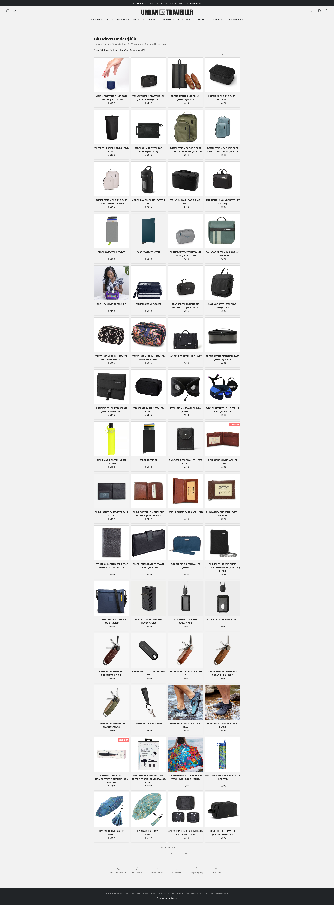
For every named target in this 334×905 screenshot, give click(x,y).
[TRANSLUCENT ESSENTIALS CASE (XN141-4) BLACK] (222, 335)
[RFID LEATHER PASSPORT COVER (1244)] (111, 491)
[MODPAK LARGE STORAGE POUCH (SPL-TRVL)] (148, 127)
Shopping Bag (196, 872)
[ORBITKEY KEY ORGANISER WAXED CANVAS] (111, 702)
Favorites (176, 872)
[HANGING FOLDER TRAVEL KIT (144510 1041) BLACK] (111, 387)
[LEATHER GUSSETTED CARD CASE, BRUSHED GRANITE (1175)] (111, 543)
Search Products (118, 872)
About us (209, 893)
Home (97, 44)
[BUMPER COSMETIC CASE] (148, 283)
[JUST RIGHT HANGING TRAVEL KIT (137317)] (222, 179)
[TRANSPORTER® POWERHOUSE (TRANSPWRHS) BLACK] (148, 75)
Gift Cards (216, 872)
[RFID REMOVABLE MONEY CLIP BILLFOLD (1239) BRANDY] (148, 491)
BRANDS (152, 19)
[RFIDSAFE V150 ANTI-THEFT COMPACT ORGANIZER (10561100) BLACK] (222, 543)
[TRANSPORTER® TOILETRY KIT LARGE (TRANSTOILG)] (185, 231)
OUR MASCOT (236, 19)
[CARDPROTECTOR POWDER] (111, 231)
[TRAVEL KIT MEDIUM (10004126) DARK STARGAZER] (148, 335)
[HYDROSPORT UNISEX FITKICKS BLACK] (222, 702)
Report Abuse (222, 893)
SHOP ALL (96, 19)
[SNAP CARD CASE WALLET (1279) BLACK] (185, 439)
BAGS (109, 19)
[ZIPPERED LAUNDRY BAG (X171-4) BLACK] (111, 127)
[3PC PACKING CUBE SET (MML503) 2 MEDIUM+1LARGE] (185, 809)
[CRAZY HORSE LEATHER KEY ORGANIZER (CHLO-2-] (222, 650)
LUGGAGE (122, 19)
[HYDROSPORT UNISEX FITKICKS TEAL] (185, 702)
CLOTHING (167, 19)
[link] (197, 3)
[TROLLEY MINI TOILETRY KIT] (111, 283)
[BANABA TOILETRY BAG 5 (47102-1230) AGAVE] (222, 231)
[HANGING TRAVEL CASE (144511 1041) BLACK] (222, 283)
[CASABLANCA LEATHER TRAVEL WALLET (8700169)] (148, 543)
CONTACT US (218, 19)
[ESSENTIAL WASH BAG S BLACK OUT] (185, 179)
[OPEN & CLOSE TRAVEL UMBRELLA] (148, 809)
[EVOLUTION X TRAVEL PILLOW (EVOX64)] (185, 387)
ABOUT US (203, 19)
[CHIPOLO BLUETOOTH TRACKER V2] (148, 650)
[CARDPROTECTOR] (148, 439)
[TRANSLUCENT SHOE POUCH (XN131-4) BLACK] (185, 75)
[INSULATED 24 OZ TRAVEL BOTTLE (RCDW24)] (222, 754)
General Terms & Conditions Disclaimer (123, 893)
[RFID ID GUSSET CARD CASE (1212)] (185, 491)
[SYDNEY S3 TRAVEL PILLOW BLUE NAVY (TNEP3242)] (222, 387)
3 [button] (171, 853)
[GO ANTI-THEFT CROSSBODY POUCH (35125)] (111, 598)
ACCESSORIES (185, 19)
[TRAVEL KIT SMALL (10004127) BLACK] (148, 387)
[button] (167, 12)
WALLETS (137, 19)
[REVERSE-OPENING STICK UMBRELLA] (111, 809)
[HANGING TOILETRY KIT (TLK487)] (185, 335)
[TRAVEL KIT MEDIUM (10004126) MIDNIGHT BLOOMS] (111, 335)
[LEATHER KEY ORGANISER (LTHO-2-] (185, 650)
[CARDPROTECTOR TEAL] (148, 231)
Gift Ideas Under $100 (155, 44)
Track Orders (157, 872)
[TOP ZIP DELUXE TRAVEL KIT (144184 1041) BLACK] (222, 809)
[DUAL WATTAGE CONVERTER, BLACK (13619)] (148, 598)
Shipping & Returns (194, 893)
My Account (137, 872)
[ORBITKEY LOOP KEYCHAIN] (148, 702)
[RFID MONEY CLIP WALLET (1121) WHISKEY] (222, 491)
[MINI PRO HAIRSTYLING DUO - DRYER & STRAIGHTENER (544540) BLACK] (148, 754)
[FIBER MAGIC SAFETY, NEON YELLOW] (111, 439)
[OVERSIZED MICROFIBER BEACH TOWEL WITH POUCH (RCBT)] (185, 754)
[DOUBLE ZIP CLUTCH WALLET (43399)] (185, 543)
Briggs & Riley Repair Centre (170, 893)
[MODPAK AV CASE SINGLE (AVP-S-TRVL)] (148, 179)
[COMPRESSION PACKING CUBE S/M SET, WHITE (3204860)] (111, 179)
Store (106, 44)
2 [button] (167, 853)
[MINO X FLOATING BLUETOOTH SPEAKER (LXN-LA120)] (111, 75)
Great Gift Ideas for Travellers (126, 44)
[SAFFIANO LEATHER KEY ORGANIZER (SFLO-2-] (111, 650)
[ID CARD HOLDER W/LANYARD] (222, 598)
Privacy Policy (149, 893)
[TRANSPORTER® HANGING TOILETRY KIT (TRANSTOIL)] (185, 283)
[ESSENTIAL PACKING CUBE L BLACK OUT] (222, 75)
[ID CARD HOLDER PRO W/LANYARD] (185, 598)
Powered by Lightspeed (167, 898)
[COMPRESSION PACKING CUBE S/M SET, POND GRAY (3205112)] (222, 127)
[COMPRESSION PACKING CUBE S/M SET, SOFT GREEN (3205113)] (185, 127)
